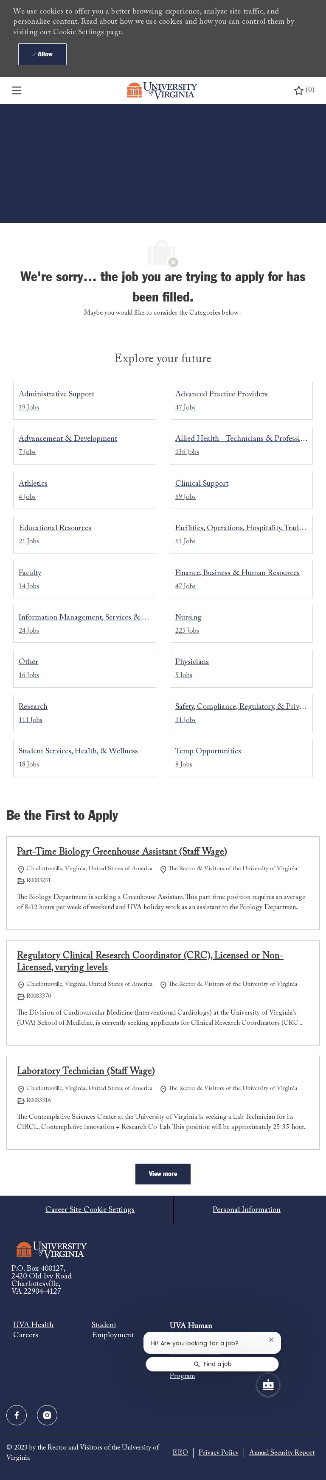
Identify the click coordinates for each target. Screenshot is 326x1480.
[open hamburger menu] (16, 90)
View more (163, 1174)
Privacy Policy (219, 1453)
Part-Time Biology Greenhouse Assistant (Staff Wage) (122, 852)
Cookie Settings (78, 32)
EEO (180, 1453)
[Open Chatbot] (268, 1385)
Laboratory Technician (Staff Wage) (86, 1071)
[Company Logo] (162, 91)
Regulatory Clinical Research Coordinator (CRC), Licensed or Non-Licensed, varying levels (150, 962)
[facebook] (16, 1415)
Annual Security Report (282, 1453)
